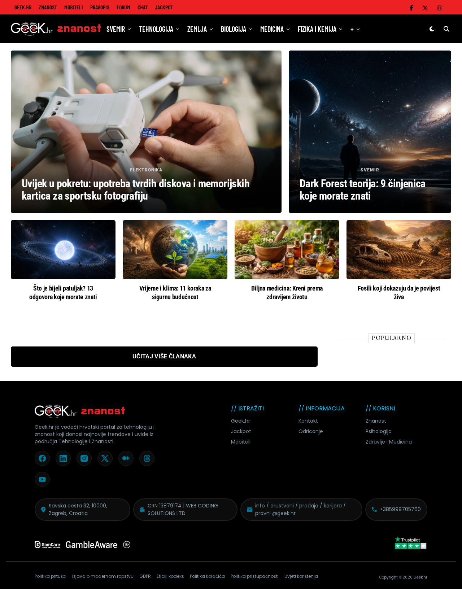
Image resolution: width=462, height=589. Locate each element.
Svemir (115, 29)
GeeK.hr (22, 7)
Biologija (233, 29)
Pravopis (99, 7)
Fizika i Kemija (317, 29)
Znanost (48, 7)
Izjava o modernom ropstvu (103, 576)
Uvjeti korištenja (301, 576)
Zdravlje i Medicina (389, 441)
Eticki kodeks (170, 576)
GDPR (145, 576)
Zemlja (197, 29)
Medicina (272, 29)
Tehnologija (156, 29)
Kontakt (308, 420)
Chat (143, 7)
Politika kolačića (207, 576)
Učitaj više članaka (164, 356)
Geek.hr (240, 420)
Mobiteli (73, 7)
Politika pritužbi (50, 576)
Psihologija (379, 431)
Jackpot (164, 7)
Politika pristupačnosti (255, 576)
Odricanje (310, 431)
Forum (123, 7)
